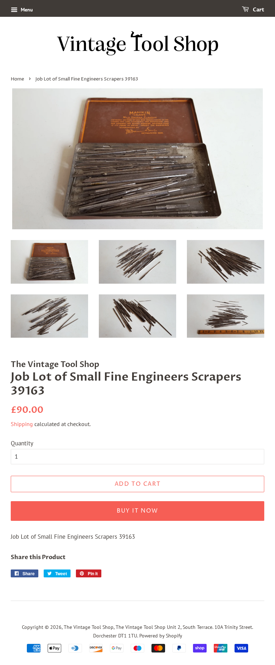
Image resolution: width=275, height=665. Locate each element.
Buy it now (137, 511)
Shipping (22, 423)
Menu (26, 9)
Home (17, 79)
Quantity (22, 443)
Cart (258, 9)
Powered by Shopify (160, 635)
